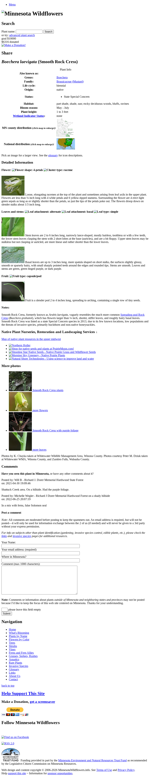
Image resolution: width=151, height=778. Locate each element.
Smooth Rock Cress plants (47, 390)
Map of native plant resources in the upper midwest (31, 339)
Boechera (62, 77)
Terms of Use (104, 770)
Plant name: (8, 31)
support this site (17, 773)
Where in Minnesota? (13, 556)
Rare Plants (15, 662)
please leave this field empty (24, 609)
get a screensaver (42, 702)
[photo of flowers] (12, 194)
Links (12, 672)
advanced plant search (22, 35)
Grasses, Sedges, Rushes (23, 656)
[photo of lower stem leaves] (12, 235)
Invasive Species (18, 666)
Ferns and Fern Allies (21, 652)
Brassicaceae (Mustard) (70, 81)
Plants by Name (18, 636)
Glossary (14, 669)
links (4, 536)
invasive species (22, 536)
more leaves (39, 449)
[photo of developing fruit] (12, 300)
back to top (7, 685)
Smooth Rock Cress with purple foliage (55, 430)
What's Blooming (19, 632)
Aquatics (14, 659)
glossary (53, 155)
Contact (13, 679)
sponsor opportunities (60, 773)
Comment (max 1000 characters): (20, 563)
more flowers (40, 410)
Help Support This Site (23, 693)
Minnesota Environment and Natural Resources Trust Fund (92, 760)
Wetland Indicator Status (28, 115)
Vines (12, 649)
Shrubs (13, 646)
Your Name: (8, 542)
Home (12, 629)
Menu (12, 4)
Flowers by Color (19, 639)
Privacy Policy (126, 770)
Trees (12, 642)
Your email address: (12, 549)
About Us (14, 676)
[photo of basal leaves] (12, 262)
